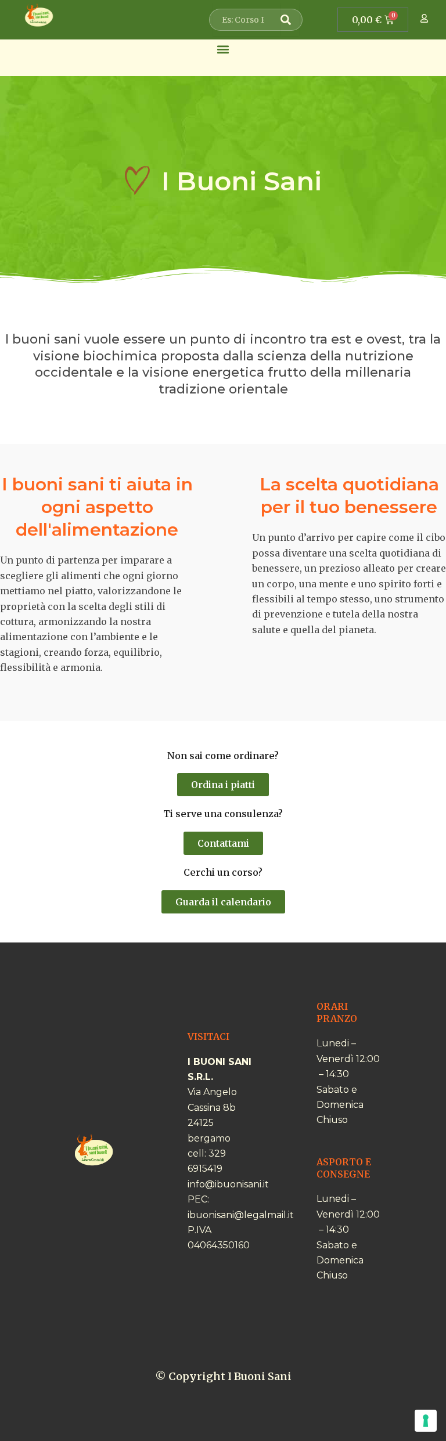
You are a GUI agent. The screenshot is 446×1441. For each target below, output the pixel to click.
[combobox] (247, 19)
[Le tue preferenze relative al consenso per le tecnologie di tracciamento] (426, 1421)
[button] (223, 49)
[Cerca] (289, 19)
